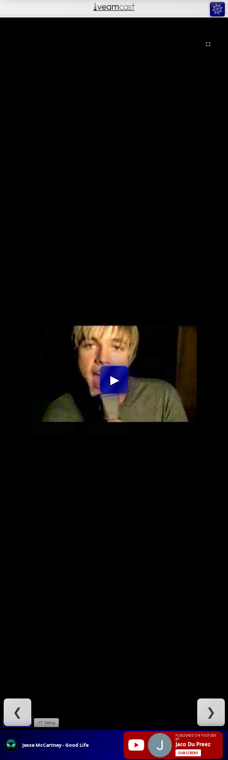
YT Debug (46, 722)
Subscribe (188, 752)
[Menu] (217, 9)
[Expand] (208, 44)
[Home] (114, 7)
